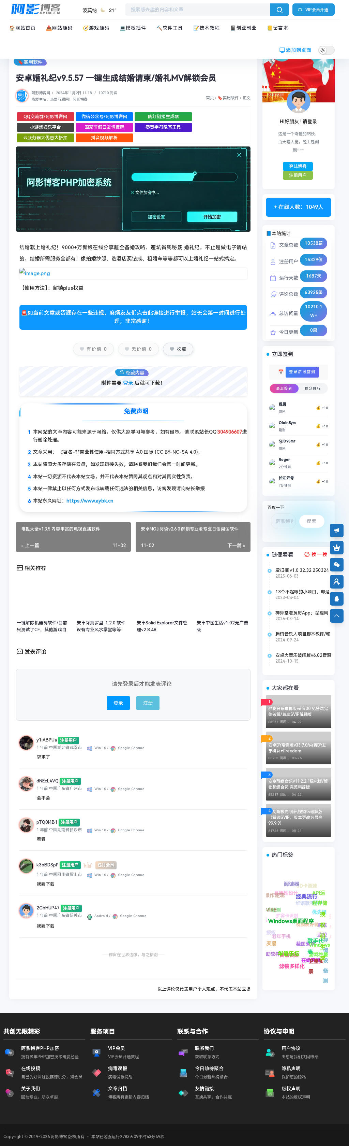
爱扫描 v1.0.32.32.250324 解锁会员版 (302, 570)
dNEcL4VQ (47, 780)
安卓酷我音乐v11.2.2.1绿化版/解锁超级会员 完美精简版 (298, 784)
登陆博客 (298, 166)
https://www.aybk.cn (89, 501)
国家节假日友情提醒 (104, 127)
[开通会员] (337, 547)
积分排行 (313, 388)
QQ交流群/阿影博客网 (45, 116)
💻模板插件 (133, 28)
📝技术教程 (206, 28)
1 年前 (42, 747)
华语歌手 (316, 898)
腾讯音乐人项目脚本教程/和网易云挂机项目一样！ (302, 634)
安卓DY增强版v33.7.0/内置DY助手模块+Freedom (297, 748)
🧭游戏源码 (96, 28)
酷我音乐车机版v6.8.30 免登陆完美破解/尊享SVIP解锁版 (298, 711)
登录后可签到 (302, 372)
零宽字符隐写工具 (163, 127)
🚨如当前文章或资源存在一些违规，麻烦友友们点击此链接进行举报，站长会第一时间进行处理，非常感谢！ (133, 317)
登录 (128, 383)
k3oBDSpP (47, 864)
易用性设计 (320, 951)
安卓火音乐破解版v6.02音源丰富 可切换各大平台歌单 (303, 655)
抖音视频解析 (104, 137)
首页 (210, 98)
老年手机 (268, 934)
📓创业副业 (243, 28)
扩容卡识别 (293, 920)
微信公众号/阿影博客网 (104, 116)
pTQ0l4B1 (47, 822)
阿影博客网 (40, 93)
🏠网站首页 (22, 28)
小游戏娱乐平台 (45, 127)
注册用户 (298, 175)
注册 (148, 703)
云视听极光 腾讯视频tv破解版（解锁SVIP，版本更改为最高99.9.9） (295, 817)
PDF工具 (304, 967)
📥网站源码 (59, 28)
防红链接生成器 (163, 116)
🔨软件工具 (169, 28)
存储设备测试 (294, 902)
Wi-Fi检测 (306, 950)
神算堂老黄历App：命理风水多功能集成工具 (301, 613)
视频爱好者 (283, 893)
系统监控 (292, 883)
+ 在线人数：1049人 (298, 207)
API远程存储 (322, 915)
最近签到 (284, 388)
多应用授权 (281, 959)
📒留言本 (277, 28)
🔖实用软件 (30, 62)
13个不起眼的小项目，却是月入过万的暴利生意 (302, 592)
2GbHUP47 (48, 907)
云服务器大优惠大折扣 (45, 137)
